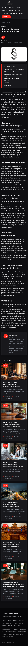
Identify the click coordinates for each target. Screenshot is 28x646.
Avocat (19, 7)
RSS (19, 625)
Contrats (12, 7)
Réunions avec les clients (12, 71)
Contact (6, 16)
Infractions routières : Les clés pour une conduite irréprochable (11, 505)
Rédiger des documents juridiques (14, 69)
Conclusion (8, 85)
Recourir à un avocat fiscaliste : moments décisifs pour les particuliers (13, 465)
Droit (20, 10)
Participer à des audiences (12, 78)
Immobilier (12, 10)
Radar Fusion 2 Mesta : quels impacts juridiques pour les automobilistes (11, 424)
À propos (22, 13)
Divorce (4, 10)
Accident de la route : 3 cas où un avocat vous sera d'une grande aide (11, 545)
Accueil (4, 7)
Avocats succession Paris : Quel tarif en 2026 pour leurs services (11, 384)
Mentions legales (12, 625)
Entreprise (14, 13)
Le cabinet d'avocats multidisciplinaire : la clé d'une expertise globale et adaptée (13, 585)
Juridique (5, 13)
